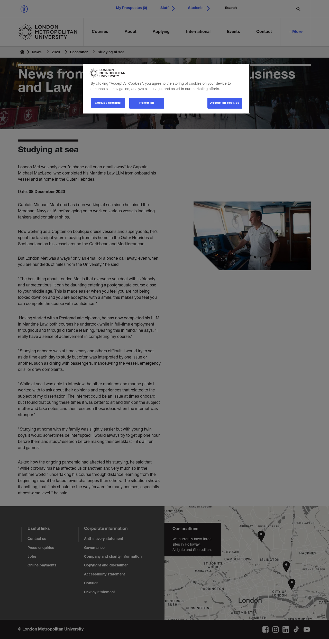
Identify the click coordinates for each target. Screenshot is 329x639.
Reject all (146, 103)
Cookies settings (108, 103)
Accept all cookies (224, 103)
